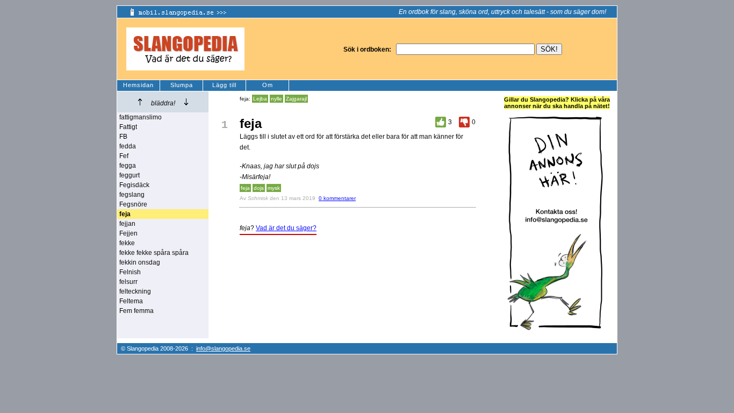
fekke (127, 243)
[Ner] (186, 102)
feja (245, 188)
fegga (127, 165)
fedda (127, 146)
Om (267, 85)
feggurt (129, 175)
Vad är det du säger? (286, 228)
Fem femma (136, 311)
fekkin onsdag (139, 262)
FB (123, 136)
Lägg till (224, 85)
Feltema (131, 301)
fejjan (127, 223)
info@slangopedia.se (223, 348)
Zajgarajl (296, 99)
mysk (274, 188)
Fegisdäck (134, 185)
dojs (259, 188)
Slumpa (181, 85)
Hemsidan (138, 85)
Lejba (260, 99)
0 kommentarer (337, 198)
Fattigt (128, 127)
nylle (276, 99)
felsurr (128, 282)
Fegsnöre (133, 204)
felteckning (135, 291)
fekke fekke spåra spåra (154, 253)
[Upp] (140, 102)
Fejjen (128, 233)
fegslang (132, 194)
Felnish (130, 272)
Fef (123, 156)
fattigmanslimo (140, 117)
